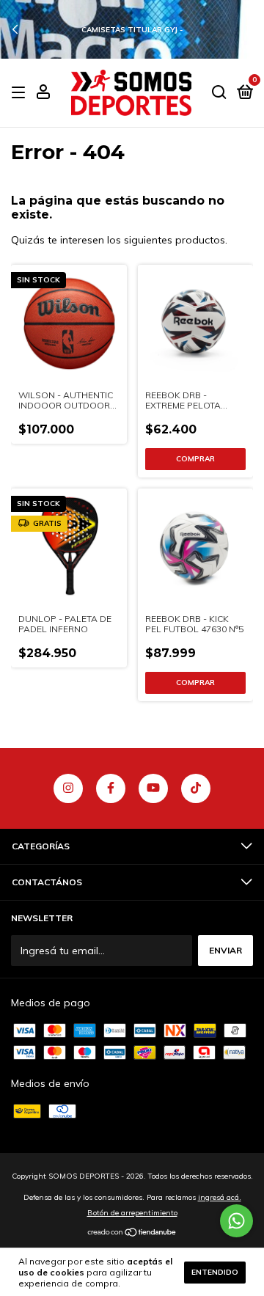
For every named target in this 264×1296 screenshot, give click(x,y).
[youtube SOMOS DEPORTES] (153, 788)
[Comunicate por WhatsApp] (236, 1220)
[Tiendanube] (132, 1233)
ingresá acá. (219, 1197)
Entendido (214, 1272)
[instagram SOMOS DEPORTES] (68, 788)
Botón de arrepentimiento (132, 1213)
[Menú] (21, 93)
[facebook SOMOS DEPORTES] (110, 788)
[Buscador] (219, 93)
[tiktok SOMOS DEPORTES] (195, 788)
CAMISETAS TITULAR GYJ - (132, 29)
